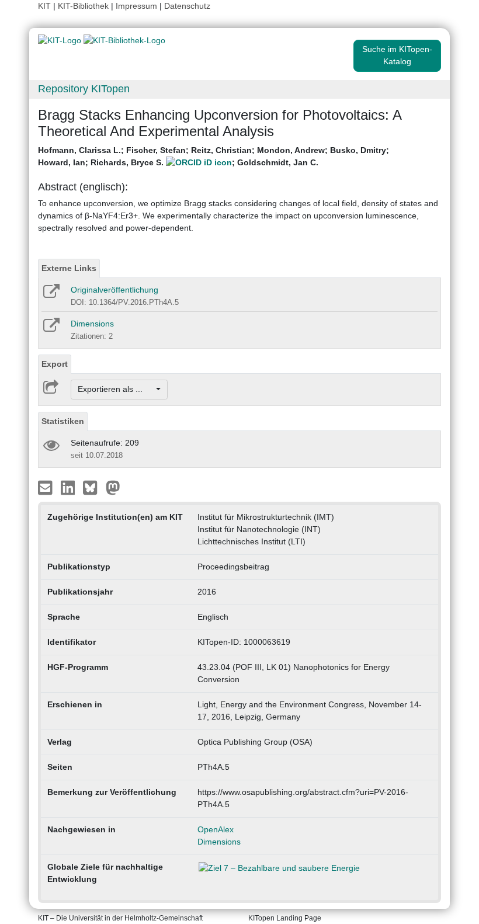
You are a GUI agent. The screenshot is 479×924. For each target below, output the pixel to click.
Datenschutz (187, 6)
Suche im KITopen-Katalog (397, 55)
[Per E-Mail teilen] (46, 486)
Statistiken (62, 421)
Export (54, 364)
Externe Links (68, 268)
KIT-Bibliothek (84, 6)
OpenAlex (215, 829)
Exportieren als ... (116, 389)
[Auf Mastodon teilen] (113, 486)
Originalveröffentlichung (114, 289)
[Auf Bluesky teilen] (93, 486)
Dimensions (92, 323)
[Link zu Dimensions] (50, 329)
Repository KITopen (84, 89)
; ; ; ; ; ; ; (213, 156)
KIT (44, 6)
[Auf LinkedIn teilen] (69, 486)
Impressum (136, 6)
